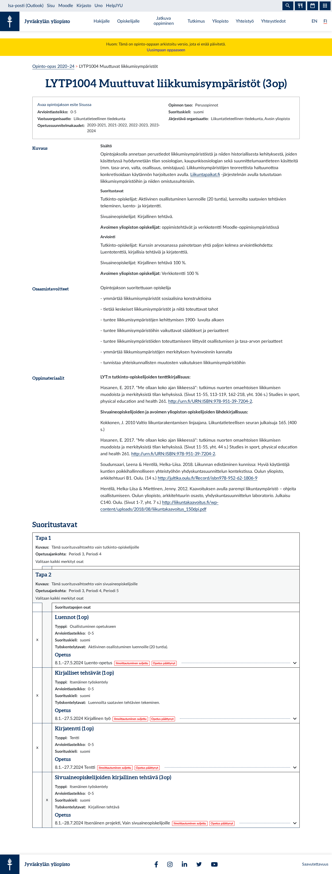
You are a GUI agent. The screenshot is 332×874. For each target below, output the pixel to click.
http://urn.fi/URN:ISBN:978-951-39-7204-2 (210, 401)
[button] (176, 663)
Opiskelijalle (128, 21)
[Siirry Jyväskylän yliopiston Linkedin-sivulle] (184, 864)
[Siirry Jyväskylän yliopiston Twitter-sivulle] (199, 864)
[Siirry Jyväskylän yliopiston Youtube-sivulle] (214, 864)
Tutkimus (196, 21)
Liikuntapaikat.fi (205, 175)
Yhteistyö (245, 21)
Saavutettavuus (315, 864)
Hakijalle (102, 21)
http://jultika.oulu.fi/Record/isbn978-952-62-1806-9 (207, 478)
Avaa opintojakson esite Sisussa (64, 105)
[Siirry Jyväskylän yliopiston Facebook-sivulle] (156, 864)
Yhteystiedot (273, 21)
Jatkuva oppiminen (164, 21)
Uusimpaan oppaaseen (166, 50)
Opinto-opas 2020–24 (53, 66)
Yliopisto (220, 21)
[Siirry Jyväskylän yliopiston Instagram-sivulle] (170, 864)
